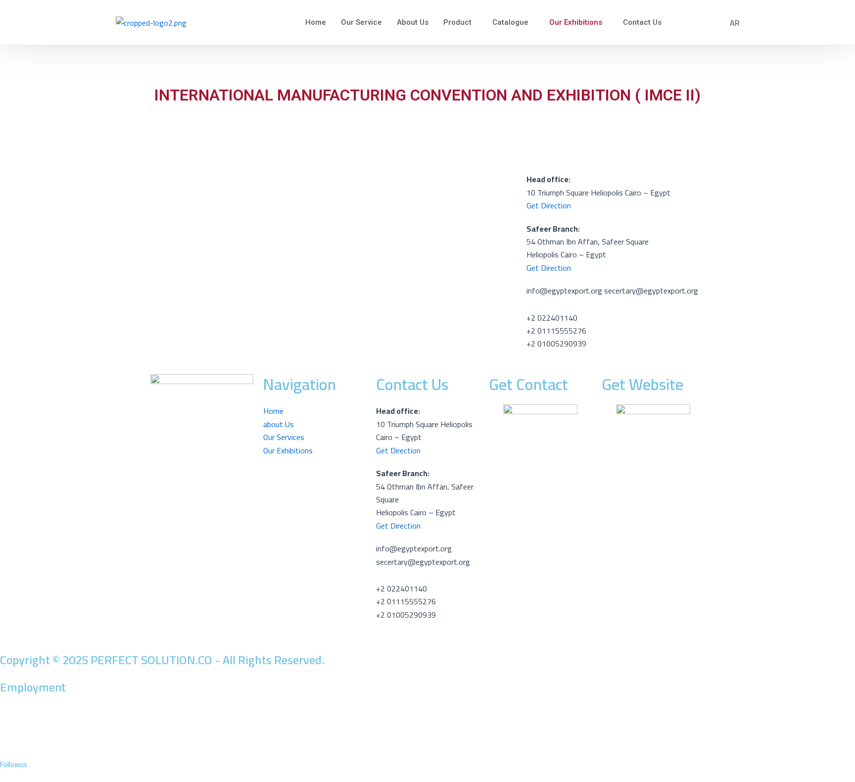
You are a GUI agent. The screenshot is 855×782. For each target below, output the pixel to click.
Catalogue (510, 22)
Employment (33, 687)
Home (315, 22)
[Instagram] (427, 753)
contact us (642, 22)
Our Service (361, 22)
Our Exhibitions (575, 22)
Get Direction (548, 267)
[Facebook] (427, 714)
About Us (412, 22)
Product (457, 22)
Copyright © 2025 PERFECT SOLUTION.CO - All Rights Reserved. (162, 660)
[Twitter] (427, 727)
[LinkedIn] (427, 740)
